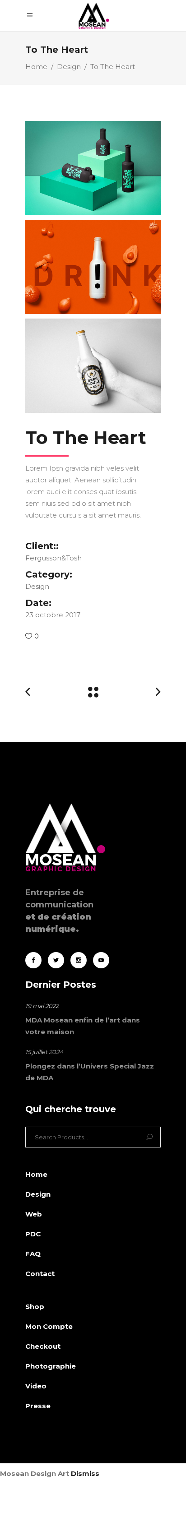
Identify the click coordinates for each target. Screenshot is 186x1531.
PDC (33, 1234)
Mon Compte (49, 1326)
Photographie (50, 1366)
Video (35, 1386)
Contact (40, 1273)
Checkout (42, 1346)
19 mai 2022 (42, 1005)
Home (36, 66)
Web (33, 1214)
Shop (34, 1306)
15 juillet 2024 (44, 1051)
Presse (38, 1405)
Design (69, 66)
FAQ (33, 1253)
